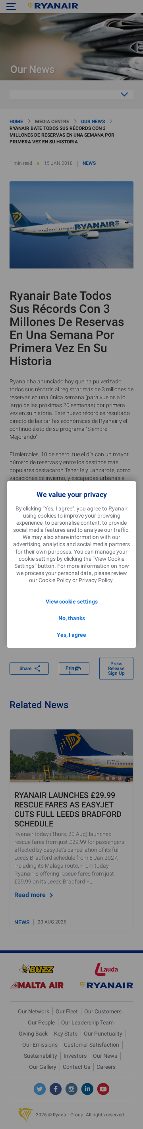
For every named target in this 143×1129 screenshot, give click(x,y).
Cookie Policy (55, 580)
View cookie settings (72, 601)
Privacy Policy (95, 580)
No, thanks (71, 618)
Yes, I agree (71, 635)
